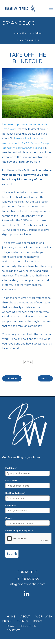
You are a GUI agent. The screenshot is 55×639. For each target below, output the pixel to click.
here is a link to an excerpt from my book (26, 143)
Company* (10, 505)
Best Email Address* (15, 493)
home (16, 33)
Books (37, 621)
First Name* (11, 468)
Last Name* (11, 480)
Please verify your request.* (19, 530)
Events (22, 621)
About (25, 616)
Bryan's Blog (36, 33)
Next (44, 378)
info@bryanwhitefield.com (27, 584)
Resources (27, 626)
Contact (13, 630)
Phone (8, 518)
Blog (10, 626)
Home (11, 616)
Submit (12, 553)
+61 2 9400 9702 (27, 579)
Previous (13, 378)
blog (24, 33)
